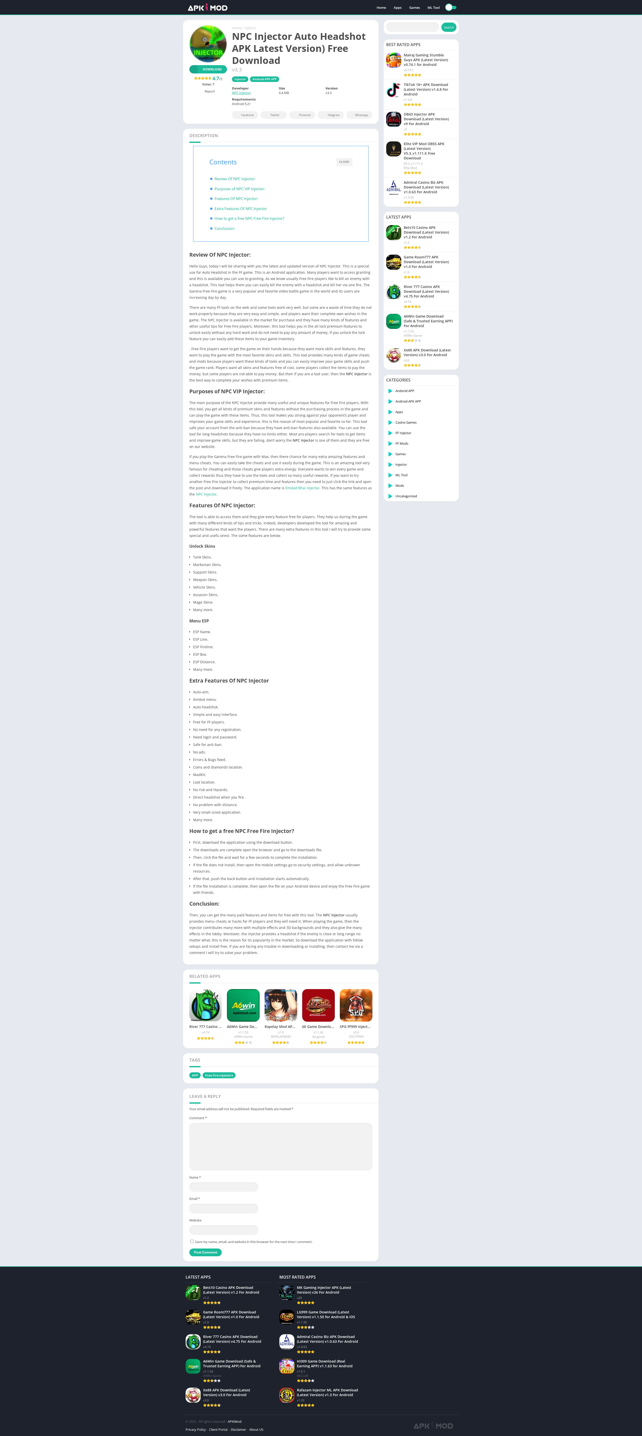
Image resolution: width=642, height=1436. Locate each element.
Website (195, 1220)
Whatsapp (361, 115)
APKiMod (235, 1421)
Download (212, 69)
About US (256, 1429)
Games (414, 7)
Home (381, 7)
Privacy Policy (196, 1429)
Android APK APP (265, 79)
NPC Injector (241, 92)
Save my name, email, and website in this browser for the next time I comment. (253, 1241)
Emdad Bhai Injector (302, 488)
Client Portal (218, 1429)
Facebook (247, 115)
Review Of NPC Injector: (235, 178)
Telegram (334, 115)
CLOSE (344, 161)
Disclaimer (238, 1429)
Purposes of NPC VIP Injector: (240, 188)
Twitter (275, 115)
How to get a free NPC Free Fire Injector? (249, 218)
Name (195, 1177)
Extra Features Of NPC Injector (241, 208)
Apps (398, 7)
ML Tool (434, 7)
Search (449, 27)
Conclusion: (225, 228)
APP (195, 1075)
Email (194, 1198)
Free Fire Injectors (219, 1075)
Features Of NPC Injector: (236, 198)
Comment (198, 1118)
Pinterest (305, 115)
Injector (250, 28)
